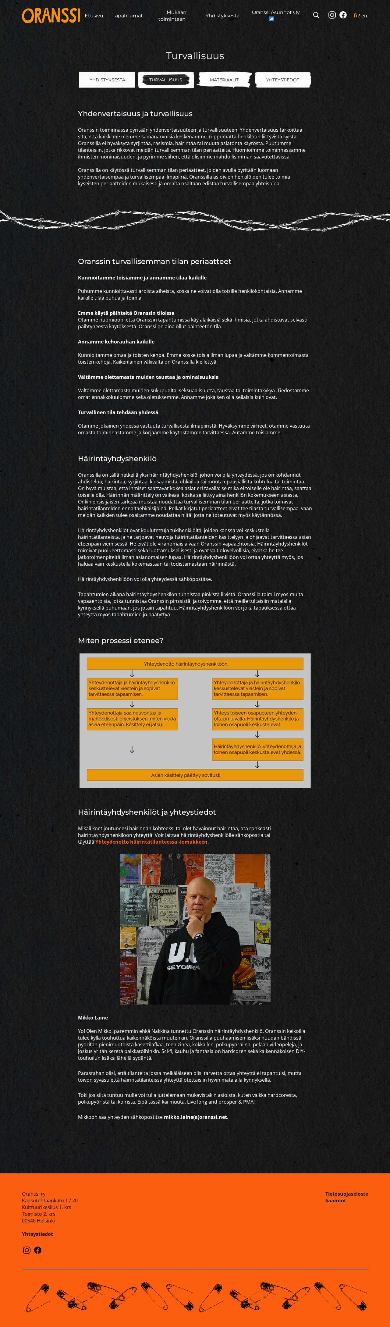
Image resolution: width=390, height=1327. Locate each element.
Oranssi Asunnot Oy (276, 12)
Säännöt (335, 1200)
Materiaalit (224, 80)
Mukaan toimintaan (172, 15)
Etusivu (94, 16)
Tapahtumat (127, 16)
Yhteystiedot (282, 80)
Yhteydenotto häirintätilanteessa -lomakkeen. (152, 841)
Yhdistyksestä (222, 16)
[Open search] (316, 15)
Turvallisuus (165, 80)
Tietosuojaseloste (346, 1193)
